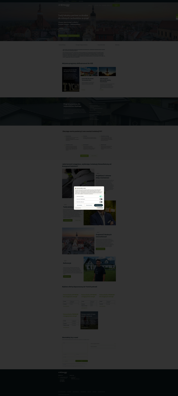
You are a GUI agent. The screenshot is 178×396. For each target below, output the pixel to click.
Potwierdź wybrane (89, 205)
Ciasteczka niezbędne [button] (80, 196)
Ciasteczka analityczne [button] (80, 201)
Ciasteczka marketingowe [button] (80, 199)
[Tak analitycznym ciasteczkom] (100, 202)
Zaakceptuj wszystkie (98, 205)
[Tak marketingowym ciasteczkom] (100, 199)
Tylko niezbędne (79, 205)
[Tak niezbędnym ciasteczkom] (100, 196)
